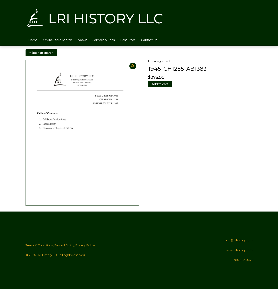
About (82, 40)
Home (33, 40)
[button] (132, 66)
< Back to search (41, 52)
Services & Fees (103, 40)
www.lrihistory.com (239, 250)
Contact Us (149, 40)
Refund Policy (64, 245)
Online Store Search (57, 40)
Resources (127, 40)
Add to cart (160, 84)
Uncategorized (159, 61)
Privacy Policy (85, 245)
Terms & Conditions (39, 245)
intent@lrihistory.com (237, 240)
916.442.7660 (243, 260)
